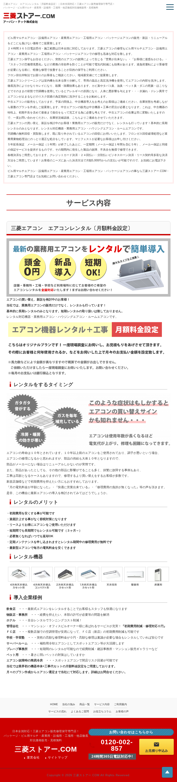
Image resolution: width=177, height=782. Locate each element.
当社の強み (68, 704)
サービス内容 (102, 704)
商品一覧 (84, 704)
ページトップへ (167, 771)
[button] (170, 7)
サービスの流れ (57, 711)
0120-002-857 (117, 745)
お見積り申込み (156, 750)
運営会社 (33, 757)
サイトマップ (58, 757)
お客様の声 (122, 711)
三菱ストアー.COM (46, 749)
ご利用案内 (120, 704)
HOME (54, 704)
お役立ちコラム (102, 711)
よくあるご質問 (80, 711)
